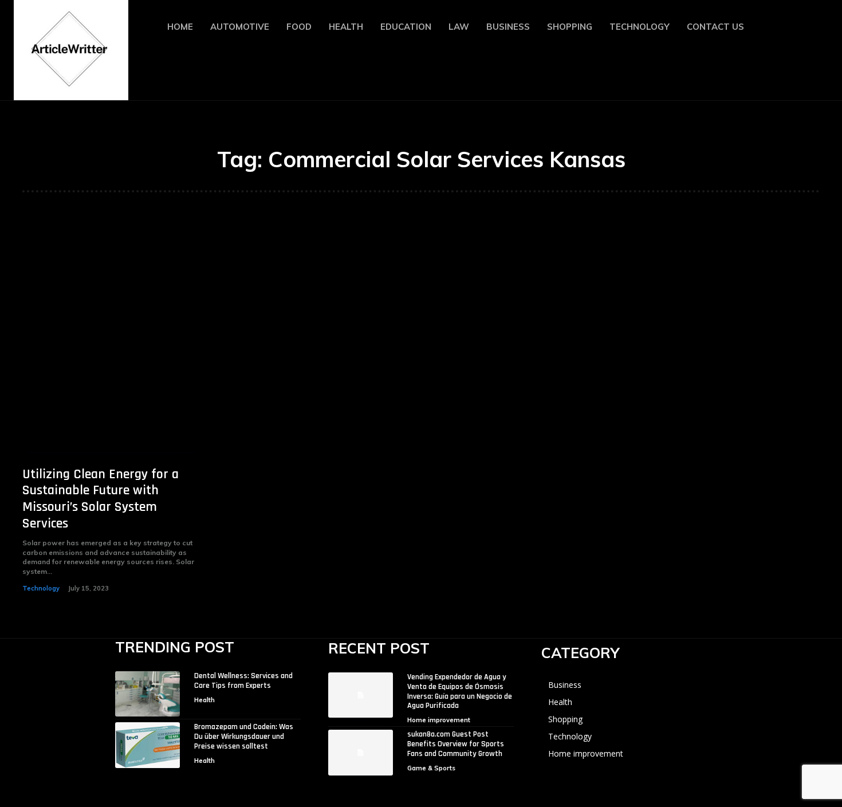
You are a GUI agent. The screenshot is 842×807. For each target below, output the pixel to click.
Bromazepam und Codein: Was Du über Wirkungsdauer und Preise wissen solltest (243, 736)
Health (204, 700)
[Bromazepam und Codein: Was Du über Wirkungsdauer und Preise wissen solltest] (147, 744)
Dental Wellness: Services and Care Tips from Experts (243, 681)
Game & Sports (431, 768)
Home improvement (438, 720)
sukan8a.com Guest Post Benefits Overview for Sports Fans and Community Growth (455, 744)
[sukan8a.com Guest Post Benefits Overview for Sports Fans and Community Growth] (360, 752)
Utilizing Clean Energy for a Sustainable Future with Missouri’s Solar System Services (100, 499)
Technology (41, 588)
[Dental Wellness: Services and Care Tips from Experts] (147, 694)
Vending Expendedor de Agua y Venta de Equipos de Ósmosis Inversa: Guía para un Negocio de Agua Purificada (459, 691)
